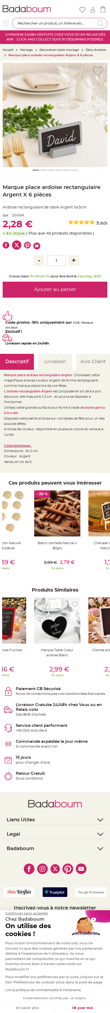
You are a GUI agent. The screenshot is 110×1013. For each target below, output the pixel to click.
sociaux (11, 327)
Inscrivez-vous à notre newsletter (55, 908)
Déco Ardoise (96, 49)
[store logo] (28, 8)
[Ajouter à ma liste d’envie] (20, 497)
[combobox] (59, 23)
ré (82, 322)
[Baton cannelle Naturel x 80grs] (57, 513)
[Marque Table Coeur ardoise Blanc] (57, 620)
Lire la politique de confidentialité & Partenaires (43, 990)
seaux (88, 322)
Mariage (26, 49)
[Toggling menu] (6, 23)
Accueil (8, 49)
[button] (9, 115)
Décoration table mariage (59, 49)
